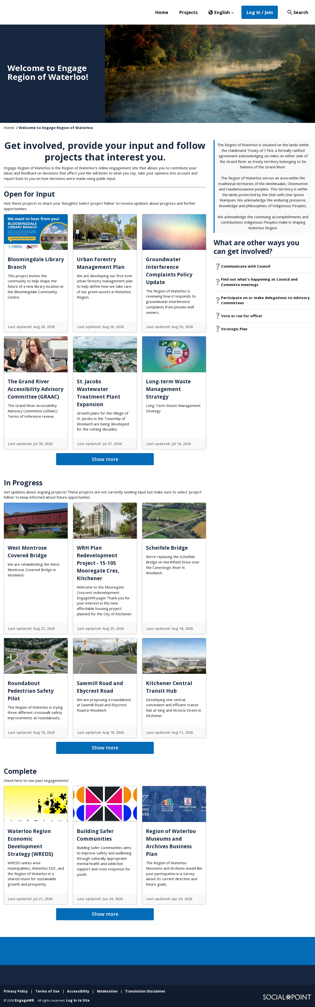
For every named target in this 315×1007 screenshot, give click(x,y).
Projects (188, 12)
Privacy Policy (16, 991)
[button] (221, 12)
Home (161, 12)
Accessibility (78, 991)
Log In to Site (78, 1000)
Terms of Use (47, 991)
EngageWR (24, 1000)
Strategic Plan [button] (234, 328)
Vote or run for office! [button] (241, 315)
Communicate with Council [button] (245, 266)
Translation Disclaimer (145, 991)
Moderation (107, 991)
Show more (105, 459)
